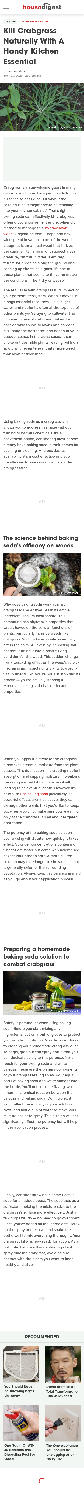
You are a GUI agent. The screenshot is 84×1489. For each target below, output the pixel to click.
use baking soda (34, 794)
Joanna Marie (17, 71)
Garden (10, 21)
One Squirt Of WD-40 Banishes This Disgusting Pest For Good (19, 1452)
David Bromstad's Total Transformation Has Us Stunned (62, 1392)
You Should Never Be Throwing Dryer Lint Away (19, 1391)
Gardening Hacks (35, 21)
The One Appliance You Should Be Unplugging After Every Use (62, 1452)
